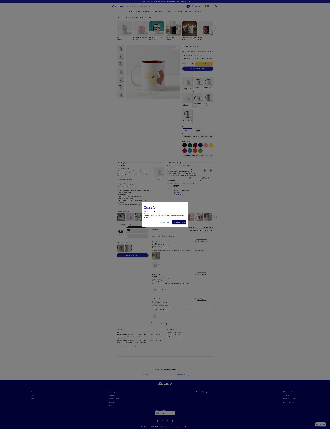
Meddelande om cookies (165, 213)
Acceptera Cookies (179, 222)
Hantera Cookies (165, 222)
